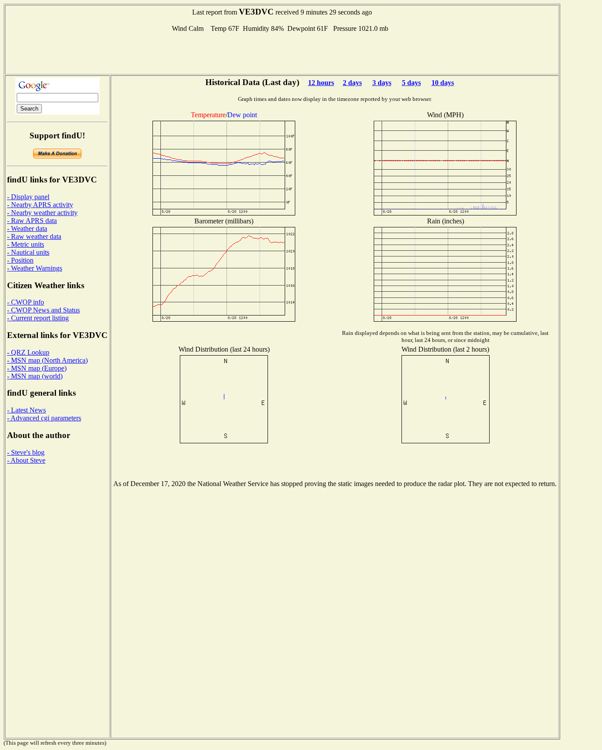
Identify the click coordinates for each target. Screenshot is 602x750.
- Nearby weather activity (42, 212)
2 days (352, 82)
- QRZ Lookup (28, 352)
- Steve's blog (26, 452)
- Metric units (25, 244)
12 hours (321, 82)
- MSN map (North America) (47, 360)
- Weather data (27, 228)
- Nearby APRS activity (40, 204)
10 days (442, 82)
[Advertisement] (282, 52)
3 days (381, 82)
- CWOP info (25, 302)
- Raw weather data (34, 236)
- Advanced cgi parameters (44, 418)
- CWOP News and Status (43, 310)
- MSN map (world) (35, 376)
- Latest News (26, 410)
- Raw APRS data (32, 220)
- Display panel (28, 196)
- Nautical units (28, 252)
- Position (20, 260)
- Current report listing (38, 318)
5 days (411, 82)
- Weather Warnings (34, 268)
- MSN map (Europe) (37, 368)
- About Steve (26, 460)
